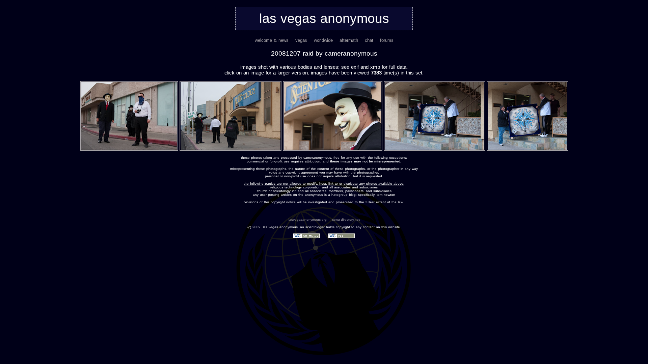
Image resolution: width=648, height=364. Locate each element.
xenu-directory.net (346, 219)
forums (387, 40)
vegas (301, 40)
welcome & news (272, 40)
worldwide (323, 40)
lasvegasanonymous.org (308, 219)
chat (369, 40)
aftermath (349, 40)
